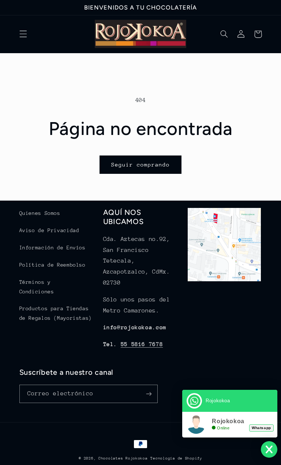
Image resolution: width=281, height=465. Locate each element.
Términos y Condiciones (36, 286)
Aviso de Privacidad (49, 230)
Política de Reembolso (52, 265)
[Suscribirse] (148, 394)
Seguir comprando (140, 164)
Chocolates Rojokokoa (123, 458)
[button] (23, 34)
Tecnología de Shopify (176, 458)
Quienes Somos (39, 213)
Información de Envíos (52, 247)
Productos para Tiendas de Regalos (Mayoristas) (55, 313)
